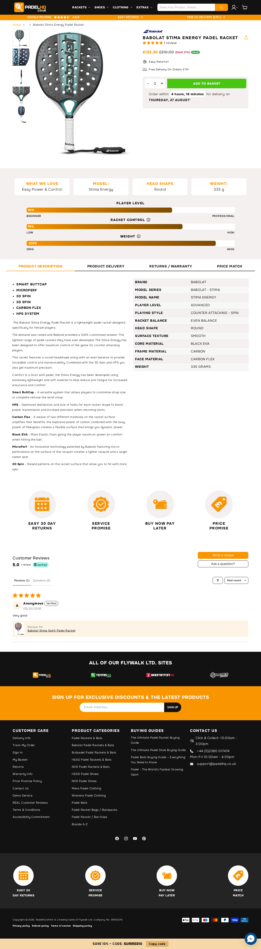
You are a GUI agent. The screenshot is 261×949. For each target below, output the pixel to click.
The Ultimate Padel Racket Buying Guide (155, 740)
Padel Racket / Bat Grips (89, 817)
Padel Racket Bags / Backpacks (94, 810)
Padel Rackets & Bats (87, 738)
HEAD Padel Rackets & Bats (92, 759)
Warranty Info (23, 774)
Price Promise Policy (27, 781)
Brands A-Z (80, 824)
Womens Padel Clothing (89, 795)
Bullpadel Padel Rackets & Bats (94, 752)
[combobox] (192, 7)
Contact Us (21, 788)
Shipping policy (82, 925)
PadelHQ (41, 919)
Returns (18, 767)
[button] (81, 7)
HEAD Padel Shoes (85, 774)
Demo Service (22, 795)
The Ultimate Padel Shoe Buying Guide (158, 750)
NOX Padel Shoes (84, 781)
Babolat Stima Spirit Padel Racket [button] (51, 630)
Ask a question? (223, 564)
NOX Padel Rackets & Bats (90, 767)
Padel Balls (79, 802)
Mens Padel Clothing (86, 788)
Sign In (17, 752)
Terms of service (61, 925)
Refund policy (40, 925)
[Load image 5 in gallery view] (21, 114)
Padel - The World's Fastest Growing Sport (157, 772)
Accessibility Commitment (31, 817)
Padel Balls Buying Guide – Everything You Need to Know (158, 759)
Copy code (157, 944)
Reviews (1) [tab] (22, 580)
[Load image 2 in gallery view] (21, 57)
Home (17, 25)
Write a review (223, 555)
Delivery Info (22, 738)
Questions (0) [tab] (41, 580)
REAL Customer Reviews (30, 802)
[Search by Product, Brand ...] (221, 7)
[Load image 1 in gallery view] (21, 37)
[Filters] (218, 580)
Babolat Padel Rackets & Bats (93, 745)
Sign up (172, 707)
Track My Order (24, 745)
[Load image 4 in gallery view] (21, 95)
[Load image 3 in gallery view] (21, 76)
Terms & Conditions (26, 810)
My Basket (20, 759)
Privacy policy (21, 925)
